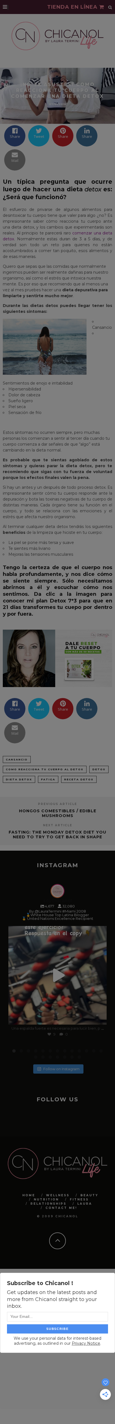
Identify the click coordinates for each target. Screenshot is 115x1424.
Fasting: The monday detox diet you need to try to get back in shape (57, 834)
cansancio (17, 759)
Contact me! (61, 1207)
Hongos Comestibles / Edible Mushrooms (57, 813)
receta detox (79, 779)
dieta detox (19, 779)
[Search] (110, 7)
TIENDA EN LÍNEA (73, 7)
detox (99, 769)
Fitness (79, 1199)
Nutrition (46, 1199)
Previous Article (57, 804)
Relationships (48, 1203)
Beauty (89, 1195)
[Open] (57, 975)
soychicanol (56, 931)
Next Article (57, 825)
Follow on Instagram (61, 1068)
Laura (84, 1203)
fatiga (48, 779)
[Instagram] (99, 1017)
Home (28, 1195)
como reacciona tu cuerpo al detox (44, 769)
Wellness (58, 1195)
